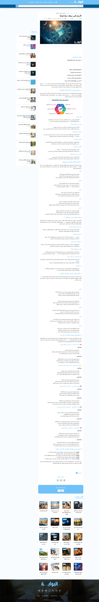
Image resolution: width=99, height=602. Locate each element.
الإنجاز (56, 253)
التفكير (64, 222)
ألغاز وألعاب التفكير (42, 502)
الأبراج (70, 95)
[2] (44, 214)
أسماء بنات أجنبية (65, 534)
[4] (57, 331)
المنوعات (41, 534)
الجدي (75, 136)
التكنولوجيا (76, 502)
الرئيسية (53, 2)
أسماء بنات (53, 502)
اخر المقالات (41, 2)
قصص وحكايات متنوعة (43, 519)
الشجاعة (67, 339)
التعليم (64, 502)
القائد (60, 149)
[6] (44, 458)
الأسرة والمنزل (74, 13)
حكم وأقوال (76, 519)
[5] (53, 445)
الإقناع (70, 186)
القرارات (45, 83)
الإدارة (41, 549)
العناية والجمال (53, 564)
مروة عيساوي (75, 18)
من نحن (61, 595)
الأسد (69, 121)
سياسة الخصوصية (53, 595)
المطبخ (76, 534)
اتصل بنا (29, 2)
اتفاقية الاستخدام (45, 595)
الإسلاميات (53, 519)
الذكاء (77, 166)
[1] (48, 158)
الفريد (57, 203)
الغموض (74, 237)
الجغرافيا (41, 564)
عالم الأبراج (69, 13)
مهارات (41, 276)
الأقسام (48, 2)
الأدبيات (64, 564)
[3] (56, 270)
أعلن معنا (35, 2)
